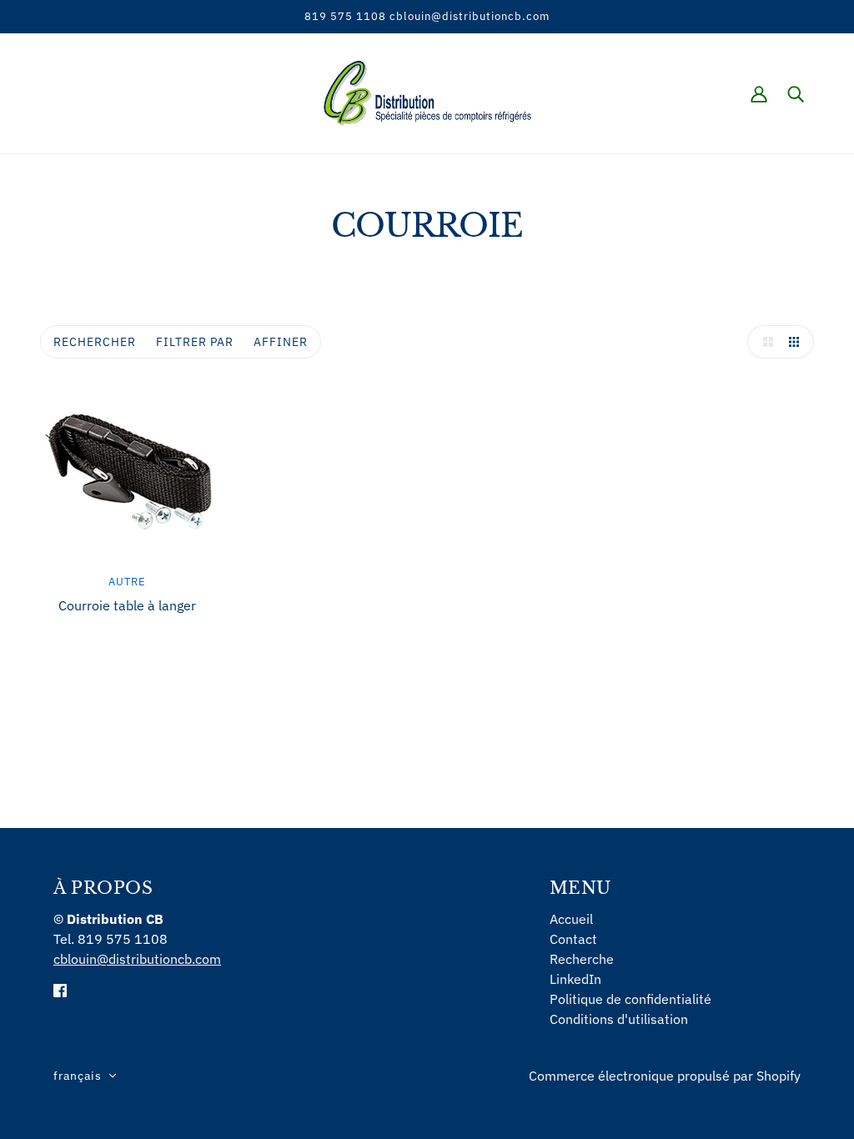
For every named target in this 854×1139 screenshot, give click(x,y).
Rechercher (94, 341)
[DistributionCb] (427, 91)
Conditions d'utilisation (619, 1019)
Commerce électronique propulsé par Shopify (665, 1075)
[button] (85, 1076)
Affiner (281, 341)
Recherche (582, 959)
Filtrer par (195, 341)
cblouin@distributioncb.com (137, 959)
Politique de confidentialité (630, 999)
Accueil (571, 919)
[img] (60, 989)
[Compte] (759, 93)
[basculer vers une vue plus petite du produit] (797, 342)
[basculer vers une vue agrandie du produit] (764, 342)
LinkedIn (575, 979)
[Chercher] (795, 93)
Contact (573, 939)
